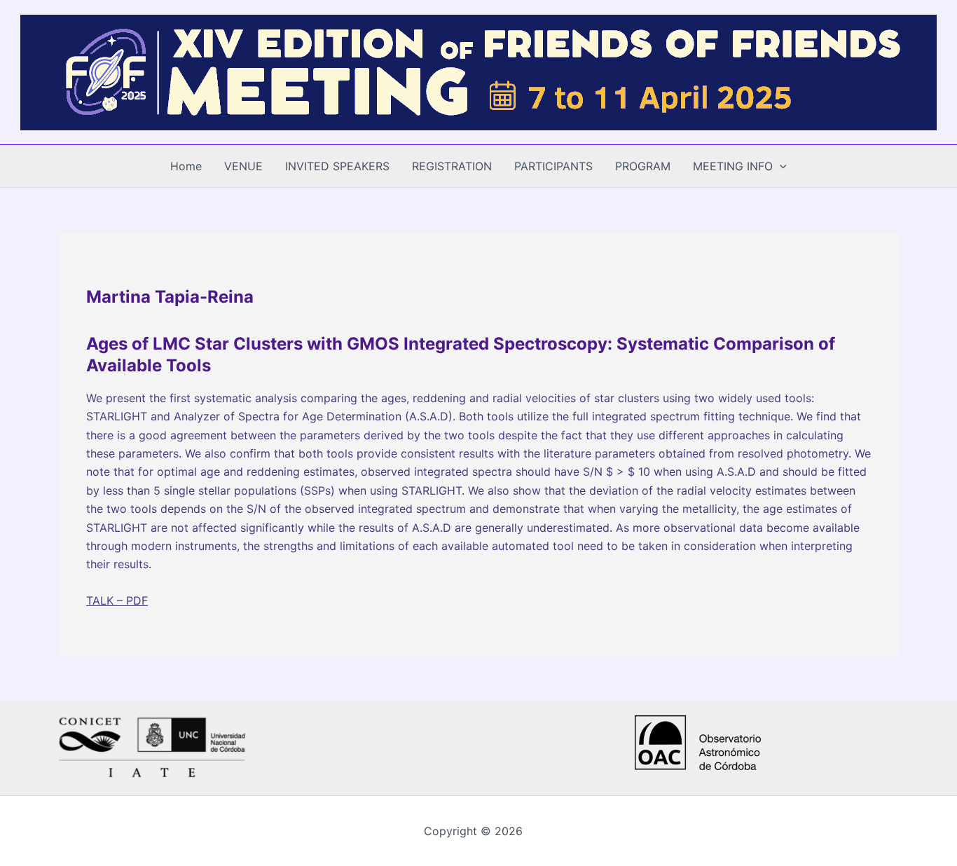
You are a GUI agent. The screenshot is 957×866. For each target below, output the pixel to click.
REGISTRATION (452, 166)
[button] (780, 166)
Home (186, 166)
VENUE (243, 166)
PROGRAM (642, 166)
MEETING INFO (733, 166)
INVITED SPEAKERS (337, 166)
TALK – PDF (117, 600)
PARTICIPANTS (553, 166)
